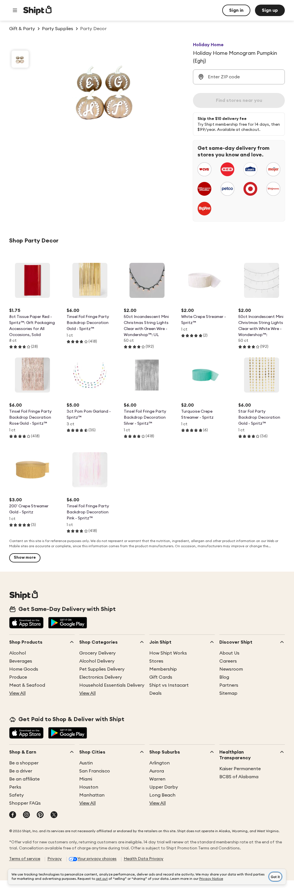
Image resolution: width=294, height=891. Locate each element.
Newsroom (231, 669)
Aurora (156, 771)
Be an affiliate (24, 779)
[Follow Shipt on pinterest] (40, 815)
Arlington (159, 763)
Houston (88, 787)
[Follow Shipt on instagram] (26, 815)
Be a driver (20, 771)
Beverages (20, 661)
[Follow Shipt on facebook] (12, 815)
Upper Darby (163, 787)
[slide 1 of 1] (20, 59)
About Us (229, 653)
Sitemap (228, 693)
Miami (85, 779)
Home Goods (23, 669)
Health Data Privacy (143, 859)
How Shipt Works (168, 653)
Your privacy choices (97, 859)
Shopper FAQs (25, 803)
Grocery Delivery (97, 653)
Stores (156, 661)
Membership (163, 669)
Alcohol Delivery (97, 661)
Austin (86, 763)
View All (17, 693)
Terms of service (24, 859)
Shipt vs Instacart (169, 685)
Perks (15, 787)
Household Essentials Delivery (111, 685)
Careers (228, 661)
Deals (155, 693)
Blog (224, 677)
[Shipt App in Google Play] (67, 623)
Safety (16, 795)
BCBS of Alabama (238, 776)
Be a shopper (23, 763)
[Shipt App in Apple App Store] (26, 623)
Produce (18, 677)
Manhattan (92, 795)
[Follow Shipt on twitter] (54, 815)
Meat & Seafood (27, 685)
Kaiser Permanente (240, 768)
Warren (157, 779)
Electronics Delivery (100, 677)
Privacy (54, 859)
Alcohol (17, 653)
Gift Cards (160, 677)
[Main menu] (15, 10)
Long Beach (162, 795)
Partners (228, 685)
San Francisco (94, 771)
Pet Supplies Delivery (102, 669)
